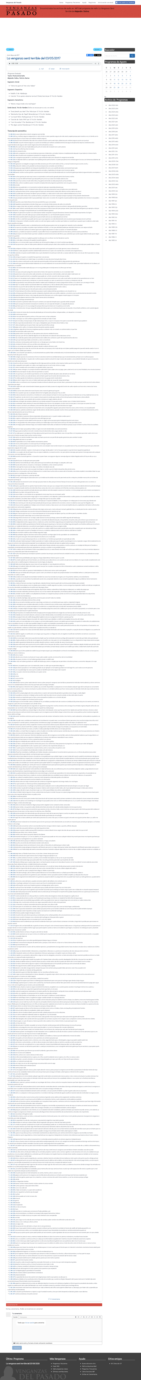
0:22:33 (12, 376)
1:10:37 (12, 896)
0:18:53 (12, 335)
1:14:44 (12, 942)
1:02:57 (12, 809)
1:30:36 (12, 1116)
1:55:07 (12, 1253)
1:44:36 (12, 1213)
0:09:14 (12, 232)
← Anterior (10, 49)
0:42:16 (12, 608)
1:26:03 (12, 1059)
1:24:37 (12, 1044)
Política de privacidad (89, 1366)
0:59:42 (12, 773)
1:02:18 (12, 801)
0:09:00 (12, 229)
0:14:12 (12, 287)
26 (118, 87)
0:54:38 (12, 720)
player (53, 69)
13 (122, 80)
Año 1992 (113, 217)
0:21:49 (12, 369)
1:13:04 (12, 921)
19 (118, 83)
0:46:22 (12, 657)
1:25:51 (12, 1057)
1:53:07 (12, 1230)
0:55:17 (12, 729)
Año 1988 (113, 230)
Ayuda (84, 2)
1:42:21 (12, 1200)
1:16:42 (12, 963)
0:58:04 (12, 752)
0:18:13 (12, 329)
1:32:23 (12, 1139)
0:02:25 (12, 159)
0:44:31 (12, 634)
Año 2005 (114, 174)
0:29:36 (12, 463)
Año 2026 (113, 105)
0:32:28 (12, 496)
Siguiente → (98, 49)
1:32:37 (12, 1141)
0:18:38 (12, 333)
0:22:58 (12, 380)
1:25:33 (12, 1055)
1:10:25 (12, 892)
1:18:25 (12, 983)
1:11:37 (12, 906)
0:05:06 (12, 187)
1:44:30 (12, 1211)
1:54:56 (12, 1251)
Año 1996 (113, 204)
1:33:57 (12, 1160)
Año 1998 (113, 197)
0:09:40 (12, 238)
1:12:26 (12, 915)
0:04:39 (12, 181)
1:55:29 (12, 1258)
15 (130, 80)
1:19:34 (12, 995)
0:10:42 (12, 251)
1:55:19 (12, 1255)
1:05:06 (12, 834)
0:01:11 (12, 149)
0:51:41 (12, 680)
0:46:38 (12, 659)
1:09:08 (12, 877)
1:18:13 (12, 980)
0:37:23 (12, 549)
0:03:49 (12, 172)
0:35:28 (12, 528)
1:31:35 (12, 1129)
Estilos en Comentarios (89, 1374)
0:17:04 (12, 318)
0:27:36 (12, 437)
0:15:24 (12, 299)
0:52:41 (12, 695)
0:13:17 (12, 278)
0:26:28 (12, 422)
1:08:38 (12, 872)
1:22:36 (12, 1025)
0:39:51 (12, 583)
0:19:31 (12, 342)
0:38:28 (12, 564)
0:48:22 (12, 676)
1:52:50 (12, 1228)
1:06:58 (12, 855)
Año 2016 (113, 138)
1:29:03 (12, 1097)
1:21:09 (12, 1010)
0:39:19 (12, 577)
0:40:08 (12, 585)
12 (118, 80)
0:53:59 (12, 710)
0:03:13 (12, 168)
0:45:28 (12, 644)
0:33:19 (12, 505)
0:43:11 (12, 619)
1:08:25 (12, 870)
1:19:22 (12, 993)
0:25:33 (12, 410)
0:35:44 (12, 530)
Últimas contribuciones (60, 1372)
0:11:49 (12, 263)
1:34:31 (12, 1169)
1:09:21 (12, 881)
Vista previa (23, 1317)
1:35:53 (12, 1181)
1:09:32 (12, 883)
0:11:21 (12, 259)
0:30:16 (12, 469)
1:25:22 (12, 1053)
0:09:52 (12, 240)
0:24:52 (12, 403)
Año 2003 (113, 181)
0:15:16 (12, 297)
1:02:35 (12, 805)
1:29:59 (12, 1110)
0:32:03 (12, 492)
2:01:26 (12, 1287)
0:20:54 (12, 359)
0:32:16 (12, 494)
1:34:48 (12, 1173)
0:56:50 (12, 746)
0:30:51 (12, 475)
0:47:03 (12, 665)
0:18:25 (12, 331)
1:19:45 (12, 997)
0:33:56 (12, 513)
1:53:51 (12, 1239)
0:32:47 (12, 500)
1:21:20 (12, 1012)
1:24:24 (12, 1042)
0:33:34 (12, 509)
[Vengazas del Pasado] (21, 15)
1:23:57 (12, 1038)
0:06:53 (12, 206)
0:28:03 (12, 441)
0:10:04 (12, 242)
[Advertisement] (70, 32)
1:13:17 (12, 925)
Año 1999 (113, 194)
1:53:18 (12, 1232)
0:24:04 (12, 395)
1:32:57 (12, 1145)
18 (114, 83)
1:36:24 (12, 1183)
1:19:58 (12, 999)
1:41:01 (12, 1194)
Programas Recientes (73, 2)
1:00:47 (12, 784)
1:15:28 (12, 951)
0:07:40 (12, 215)
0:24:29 (12, 399)
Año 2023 (113, 115)
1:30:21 (12, 1114)
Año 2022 (113, 118)
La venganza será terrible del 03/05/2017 (33, 58)
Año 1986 (113, 237)
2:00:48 (12, 1279)
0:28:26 (12, 446)
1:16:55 (12, 966)
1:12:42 (12, 917)
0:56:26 (12, 741)
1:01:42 (12, 792)
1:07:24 (12, 860)
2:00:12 (12, 1270)
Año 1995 (113, 207)
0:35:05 (12, 524)
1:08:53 (12, 875)
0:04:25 (12, 178)
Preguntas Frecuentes (89, 1369)
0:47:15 (12, 668)
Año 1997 (113, 201)
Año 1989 (113, 227)
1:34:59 (12, 1175)
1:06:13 (12, 847)
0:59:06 (12, 765)
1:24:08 (12, 1040)
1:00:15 (12, 779)
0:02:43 (12, 164)
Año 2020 (113, 125)
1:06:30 (12, 849)
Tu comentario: (17, 1313)
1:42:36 (12, 1202)
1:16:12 (12, 959)
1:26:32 (12, 1063)
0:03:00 (12, 166)
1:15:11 (12, 947)
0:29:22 (12, 460)
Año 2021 (113, 122)
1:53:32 (12, 1236)
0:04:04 (12, 176)
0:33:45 (12, 511)
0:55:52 (12, 735)
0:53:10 (12, 699)
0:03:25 (12, 170)
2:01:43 (12, 1291)
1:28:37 (12, 1091)
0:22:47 (12, 378)
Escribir (15, 1317)
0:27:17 (12, 433)
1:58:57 (12, 1260)
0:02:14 (12, 157)
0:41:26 (12, 600)
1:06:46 (12, 853)
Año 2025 (113, 108)
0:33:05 (12, 503)
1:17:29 (12, 972)
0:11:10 (12, 257)
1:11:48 (12, 908)
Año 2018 (113, 132)
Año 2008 (113, 164)
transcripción (65, 69)
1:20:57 (12, 1008)
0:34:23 (12, 517)
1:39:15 (12, 1192)
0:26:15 (12, 420)
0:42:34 (12, 613)
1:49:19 (12, 1220)
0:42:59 (12, 617)
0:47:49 (12, 672)
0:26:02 (12, 418)
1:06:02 (12, 845)
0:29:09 (12, 456)
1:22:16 (12, 1021)
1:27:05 (12, 1067)
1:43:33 (12, 1207)
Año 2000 (113, 191)
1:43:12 (12, 1205)
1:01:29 (12, 790)
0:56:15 (12, 739)
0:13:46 (12, 282)
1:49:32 (12, 1222)
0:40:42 (12, 591)
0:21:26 (12, 365)
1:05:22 (12, 836)
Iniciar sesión (29, 1323)
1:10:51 (12, 898)
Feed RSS (56, 1366)
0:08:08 (12, 219)
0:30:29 (12, 471)
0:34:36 (12, 520)
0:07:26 (12, 212)
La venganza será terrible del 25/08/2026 (23, 1363)
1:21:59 (12, 1019)
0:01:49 (12, 153)
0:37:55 (12, 558)
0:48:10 (12, 674)
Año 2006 (113, 171)
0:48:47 (12, 678)
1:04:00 (12, 822)
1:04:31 (12, 828)
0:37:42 (12, 553)
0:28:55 (12, 452)
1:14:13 (12, 938)
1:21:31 (12, 1014)
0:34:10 (12, 515)
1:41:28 (12, 1196)
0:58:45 (12, 760)
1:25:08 (12, 1050)
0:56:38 (12, 743)
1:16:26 (12, 961)
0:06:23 (12, 202)
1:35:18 (12, 1177)
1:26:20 (12, 1061)
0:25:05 (12, 405)
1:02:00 (12, 796)
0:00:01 (12, 134)
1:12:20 (12, 913)
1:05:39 (12, 841)
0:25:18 (12, 408)
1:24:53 (12, 1046)
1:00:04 (12, 777)
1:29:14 (12, 1099)
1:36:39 (12, 1186)
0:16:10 (12, 308)
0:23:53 (12, 393)
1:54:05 (12, 1241)
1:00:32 (12, 781)
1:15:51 (12, 955)
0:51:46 (12, 682)
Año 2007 (113, 168)
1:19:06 (12, 991)
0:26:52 (12, 429)
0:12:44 (12, 274)
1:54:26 (12, 1243)
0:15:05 (12, 295)
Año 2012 (113, 151)
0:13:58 (12, 284)
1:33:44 (12, 1158)
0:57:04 (12, 748)
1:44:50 (12, 1215)
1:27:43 (12, 1076)
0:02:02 (12, 155)
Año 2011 (113, 155)
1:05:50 (12, 843)
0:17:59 (12, 327)
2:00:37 (12, 1277)
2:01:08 (12, 1283)
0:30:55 (12, 477)
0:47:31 (12, 670)
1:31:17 (12, 1124)
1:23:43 (12, 1036)
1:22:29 (12, 1023)
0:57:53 (12, 750)
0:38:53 (12, 570)
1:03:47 (12, 817)
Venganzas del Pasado (13, 2)
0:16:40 (12, 314)
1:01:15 (12, 788)
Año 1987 (113, 234)
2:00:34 (12, 1275)
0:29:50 (12, 465)
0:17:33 (12, 323)
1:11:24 (12, 904)
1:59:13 (12, 1262)
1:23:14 (12, 1029)
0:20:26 (12, 352)
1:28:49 (12, 1093)
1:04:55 (12, 832)
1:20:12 (12, 1002)
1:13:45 (12, 932)
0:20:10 (12, 348)
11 (114, 80)
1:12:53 (12, 919)
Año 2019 (113, 128)
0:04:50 (12, 183)
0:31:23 (12, 486)
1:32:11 (12, 1135)
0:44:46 (12, 638)
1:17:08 (12, 968)
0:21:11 (12, 363)
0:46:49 (12, 661)
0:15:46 (12, 304)
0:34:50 (12, 522)
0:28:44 (12, 450)
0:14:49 (12, 293)
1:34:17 (12, 1164)
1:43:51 (12, 1209)
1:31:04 (12, 1122)
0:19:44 (12, 344)
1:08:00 (12, 866)
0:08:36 (12, 225)
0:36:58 (12, 545)
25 (114, 87)
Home (61, 2)
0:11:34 (12, 261)
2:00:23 (12, 1272)
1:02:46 (12, 807)
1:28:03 (12, 1082)
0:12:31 (12, 272)
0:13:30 (12, 280)
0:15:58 (12, 306)
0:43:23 (12, 621)
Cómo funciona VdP (88, 1372)
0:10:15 (12, 244)
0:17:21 (12, 321)
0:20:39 (12, 357)
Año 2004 (114, 178)
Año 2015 (113, 141)
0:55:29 (12, 731)
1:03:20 (12, 813)
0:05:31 (12, 191)
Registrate (92, 2)
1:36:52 (12, 1188)
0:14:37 (12, 291)
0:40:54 (12, 593)
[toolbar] (88, 1317)
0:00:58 (12, 147)
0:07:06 (12, 208)
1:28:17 (12, 1086)
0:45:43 (12, 646)
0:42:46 (12, 615)
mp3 (42, 69)
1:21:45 (12, 1016)
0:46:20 (12, 655)
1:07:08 (12, 858)
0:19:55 (12, 346)
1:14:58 (12, 944)
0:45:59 (12, 651)
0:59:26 (12, 769)
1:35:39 (12, 1179)
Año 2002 (113, 184)
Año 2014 (113, 145)
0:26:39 (12, 424)
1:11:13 (12, 902)
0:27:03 (12, 431)
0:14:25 (12, 289)
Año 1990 (112, 224)
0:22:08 (12, 372)
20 (122, 83)
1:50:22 (12, 1224)
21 (126, 83)
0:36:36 (12, 541)
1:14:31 (12, 940)
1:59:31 (12, 1264)
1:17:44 (12, 974)
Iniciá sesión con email (105, 2)
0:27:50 (12, 439)
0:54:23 (12, 716)
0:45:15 (12, 642)
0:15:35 (12, 302)
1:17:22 (12, 970)
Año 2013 (113, 148)
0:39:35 (12, 579)
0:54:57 (12, 724)
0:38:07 (12, 560)
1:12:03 (12, 911)
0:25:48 (12, 416)
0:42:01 (12, 606)
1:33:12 (12, 1150)
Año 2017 (113, 135)
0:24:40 (12, 401)
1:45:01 (12, 1217)
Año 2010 (113, 158)
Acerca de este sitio (88, 1363)
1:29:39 (12, 1105)
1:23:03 (12, 1027)
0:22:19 (12, 374)
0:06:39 (12, 204)
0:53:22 (12, 701)
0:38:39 (12, 566)
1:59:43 (12, 1266)
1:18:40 (12, 987)
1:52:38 (12, 1226)
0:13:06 (12, 276)
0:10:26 (12, 248)
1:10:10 (12, 889)
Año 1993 (113, 214)
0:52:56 (12, 697)
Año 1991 (113, 220)
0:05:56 (12, 195)
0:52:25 (12, 693)
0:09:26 (12, 234)
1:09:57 (12, 887)
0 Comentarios (55, 1299)
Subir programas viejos (60, 1369)
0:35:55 (12, 532)
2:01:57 (12, 1294)
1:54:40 (12, 1247)
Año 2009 (113, 161)
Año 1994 (113, 211)
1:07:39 (12, 862)
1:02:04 (12, 798)
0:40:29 (12, 589)
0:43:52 (12, 625)
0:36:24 (12, 539)
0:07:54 (12, 217)
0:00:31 (12, 140)
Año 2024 (113, 112)
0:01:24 (12, 151)
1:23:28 (12, 1031)
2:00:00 (12, 1268)
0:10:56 (12, 253)
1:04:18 (12, 826)
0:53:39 (12, 706)
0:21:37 (12, 367)
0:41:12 (12, 598)
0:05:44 (12, 193)
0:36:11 (12, 537)
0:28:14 (12, 444)
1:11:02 (12, 900)
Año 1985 (113, 240)
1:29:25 (12, 1101)
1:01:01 (12, 786)
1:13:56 (12, 934)
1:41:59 (12, 1198)
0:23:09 (12, 382)
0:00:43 (12, 142)
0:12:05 (12, 267)
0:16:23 (12, 312)
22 (130, 83)
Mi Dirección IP (116, 1363)
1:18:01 (12, 978)
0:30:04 (12, 467)
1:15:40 (12, 953)
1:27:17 (12, 1070)
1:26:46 (12, 1065)
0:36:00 (12, 534)
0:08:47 (12, 227)
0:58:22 (12, 756)
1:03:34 (12, 815)
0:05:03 (12, 185)
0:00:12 (12, 136)
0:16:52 (12, 316)
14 (126, 80)
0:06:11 (12, 198)
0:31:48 (12, 490)
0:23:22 (12, 386)
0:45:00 (12, 640)
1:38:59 (12, 1190)
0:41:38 (12, 602)
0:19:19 (12, 340)
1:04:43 (12, 830)
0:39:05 (12, 572)
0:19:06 (12, 338)
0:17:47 (12, 325)
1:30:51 (12, 1120)
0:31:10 (12, 482)
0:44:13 (12, 629)
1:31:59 (12, 1133)
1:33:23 (12, 1152)
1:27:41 (12, 1074)
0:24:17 (12, 397)
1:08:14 (12, 868)
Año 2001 (113, 187)
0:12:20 (12, 270)
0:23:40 (12, 391)
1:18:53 (12, 989)
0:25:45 (12, 414)
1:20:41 (12, 1006)
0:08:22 (12, 221)
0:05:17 (12, 189)
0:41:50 (12, 604)
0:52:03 (12, 687)
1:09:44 (12, 885)
